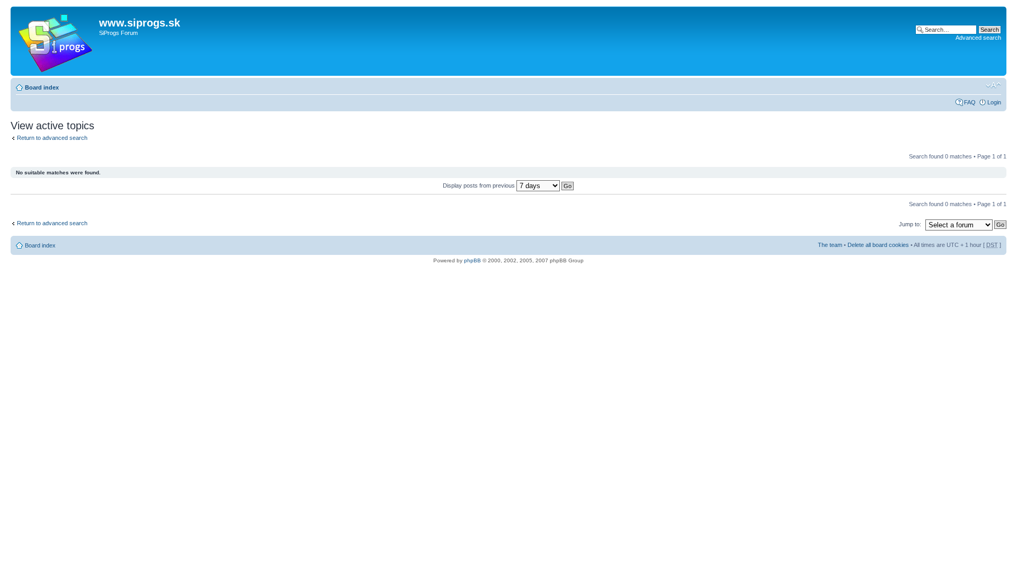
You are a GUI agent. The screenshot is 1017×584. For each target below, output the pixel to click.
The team (830, 245)
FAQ (970, 102)
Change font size (993, 85)
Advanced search (978, 37)
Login (994, 102)
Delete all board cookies (878, 245)
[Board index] (56, 41)
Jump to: (910, 224)
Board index (42, 87)
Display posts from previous (479, 185)
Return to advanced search (52, 138)
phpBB (472, 260)
